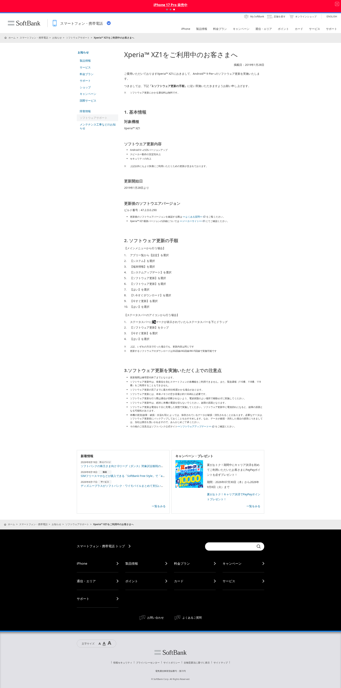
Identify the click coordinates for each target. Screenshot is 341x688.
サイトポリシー (171, 662)
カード (179, 581)
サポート (85, 80)
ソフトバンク (170, 652)
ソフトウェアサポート (78, 37)
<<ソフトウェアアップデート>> (194, 426)
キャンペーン (88, 94)
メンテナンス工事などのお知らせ (98, 126)
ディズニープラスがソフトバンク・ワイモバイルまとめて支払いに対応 (125, 486)
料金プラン (87, 74)
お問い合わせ (155, 617)
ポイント (131, 581)
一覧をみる (159, 506)
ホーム (12, 37)
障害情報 (85, 111)
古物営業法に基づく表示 (197, 662)
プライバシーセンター (148, 662)
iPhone (82, 563)
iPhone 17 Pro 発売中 (170, 5)
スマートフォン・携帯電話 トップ (101, 546)
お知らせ (57, 37)
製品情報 (85, 60)
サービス (85, 67)
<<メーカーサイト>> (190, 221)
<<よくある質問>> (192, 216)
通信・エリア (86, 581)
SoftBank (24, 23)
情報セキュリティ (122, 662)
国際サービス (88, 100)
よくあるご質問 (192, 617)
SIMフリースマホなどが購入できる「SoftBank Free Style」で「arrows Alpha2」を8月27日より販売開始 (146, 476)
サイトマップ (221, 662)
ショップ (85, 87)
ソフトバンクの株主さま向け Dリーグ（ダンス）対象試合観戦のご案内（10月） (131, 466)
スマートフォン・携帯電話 (34, 37)
